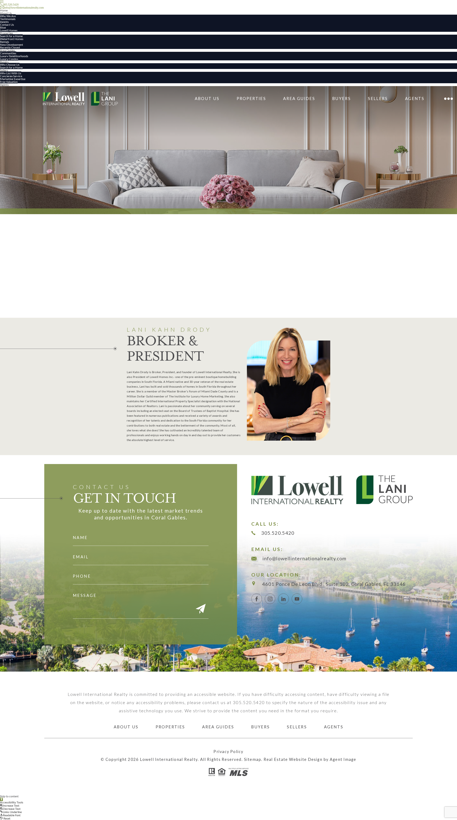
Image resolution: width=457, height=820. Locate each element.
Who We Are (8, 16)
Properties (6, 33)
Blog (3, 27)
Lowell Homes (8, 30)
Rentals (4, 41)
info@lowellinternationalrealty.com (304, 558)
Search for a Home (11, 36)
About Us (6, 13)
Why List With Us (10, 73)
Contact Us (7, 24)
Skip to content (9, 796)
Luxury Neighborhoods (14, 56)
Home (4, 10)
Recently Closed (10, 47)
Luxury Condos (9, 59)
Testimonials (8, 19)
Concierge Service (11, 76)
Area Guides (7, 50)
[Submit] (201, 609)
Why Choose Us (9, 64)
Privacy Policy (228, 751)
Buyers (4, 61)
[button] (1, 799)
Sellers (4, 70)
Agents (4, 21)
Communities (8, 53)
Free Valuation (9, 81)
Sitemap (252, 759)
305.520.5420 (277, 532)
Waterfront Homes (11, 39)
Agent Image (343, 759)
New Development (11, 44)
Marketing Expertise (12, 79)
